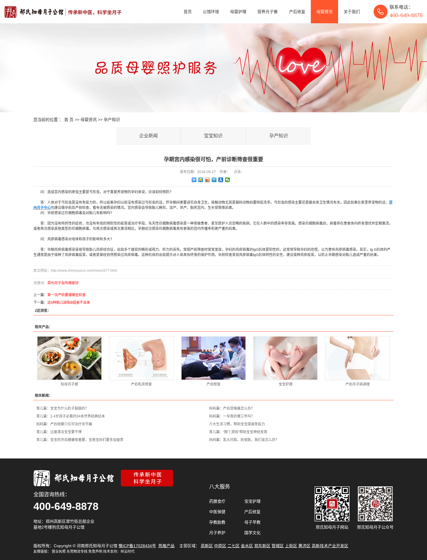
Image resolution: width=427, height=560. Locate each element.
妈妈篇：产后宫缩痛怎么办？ (231, 408)
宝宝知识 (213, 135)
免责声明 (95, 552)
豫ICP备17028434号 (137, 545)
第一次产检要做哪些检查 (66, 295)
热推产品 (166, 545)
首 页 (68, 119)
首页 (188, 11)
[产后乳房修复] (141, 358)
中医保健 (217, 511)
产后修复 (297, 11)
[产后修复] (213, 358)
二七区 (233, 545)
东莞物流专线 (77, 552)
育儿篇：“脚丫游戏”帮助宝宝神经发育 (238, 432)
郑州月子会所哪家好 (63, 283)
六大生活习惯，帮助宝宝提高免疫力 (237, 424)
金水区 (247, 545)
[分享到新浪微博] (207, 179)
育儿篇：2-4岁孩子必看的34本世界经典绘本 (70, 416)
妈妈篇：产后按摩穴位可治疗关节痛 (64, 424)
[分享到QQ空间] (200, 179)
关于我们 (352, 11)
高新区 (207, 545)
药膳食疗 (217, 501)
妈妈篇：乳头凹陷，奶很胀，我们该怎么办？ (244, 440)
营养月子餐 (267, 11)
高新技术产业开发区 (330, 545)
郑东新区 (262, 545)
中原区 (220, 545)
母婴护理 (238, 11)
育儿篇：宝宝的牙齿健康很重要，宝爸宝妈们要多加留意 (79, 440)
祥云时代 (127, 552)
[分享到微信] (227, 179)
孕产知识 (112, 119)
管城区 (278, 545)
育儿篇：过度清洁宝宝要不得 (59, 432)
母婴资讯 (324, 11)
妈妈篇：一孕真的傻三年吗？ (231, 416)
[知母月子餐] (69, 358)
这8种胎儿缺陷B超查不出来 (68, 303)
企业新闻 (148, 135)
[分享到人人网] (220, 179)
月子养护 (217, 532)
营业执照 (59, 552)
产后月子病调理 (357, 384)
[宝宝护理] (285, 358)
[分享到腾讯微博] (214, 179)
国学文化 (252, 532)
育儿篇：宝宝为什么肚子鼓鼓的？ (62, 408)
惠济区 (304, 545)
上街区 (291, 545)
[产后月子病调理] (357, 358)
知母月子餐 (69, 384)
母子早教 (252, 522)
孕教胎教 (217, 522)
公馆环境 (211, 11)
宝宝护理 (286, 384)
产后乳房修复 (141, 384)
